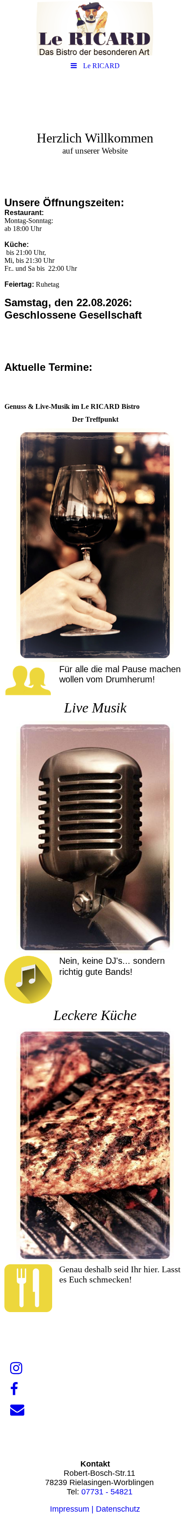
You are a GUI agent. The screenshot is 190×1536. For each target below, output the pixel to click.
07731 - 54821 (107, 1491)
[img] (95, 29)
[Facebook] (13, 1389)
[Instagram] (15, 1368)
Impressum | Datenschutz (95, 1509)
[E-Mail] (16, 1410)
